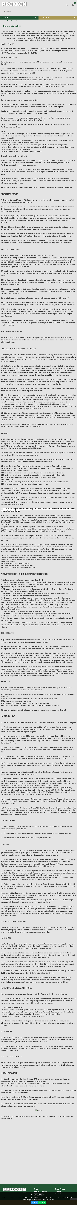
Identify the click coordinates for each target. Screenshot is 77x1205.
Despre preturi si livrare (40, 1191)
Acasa (3, 21)
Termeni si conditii (12, 21)
